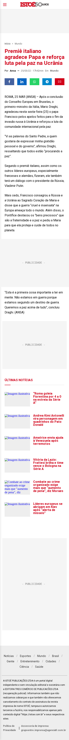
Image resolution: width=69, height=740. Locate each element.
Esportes (25, 656)
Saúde (39, 666)
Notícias (9, 656)
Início (7, 43)
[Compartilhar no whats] (34, 81)
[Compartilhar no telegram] (47, 81)
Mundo (18, 43)
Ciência (24, 666)
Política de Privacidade (9, 728)
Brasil (55, 656)
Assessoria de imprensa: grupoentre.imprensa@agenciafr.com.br (43, 728)
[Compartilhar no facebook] (9, 81)
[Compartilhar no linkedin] (22, 81)
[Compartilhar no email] (59, 81)
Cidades (51, 661)
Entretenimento (30, 661)
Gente (10, 661)
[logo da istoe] (34, 5)
